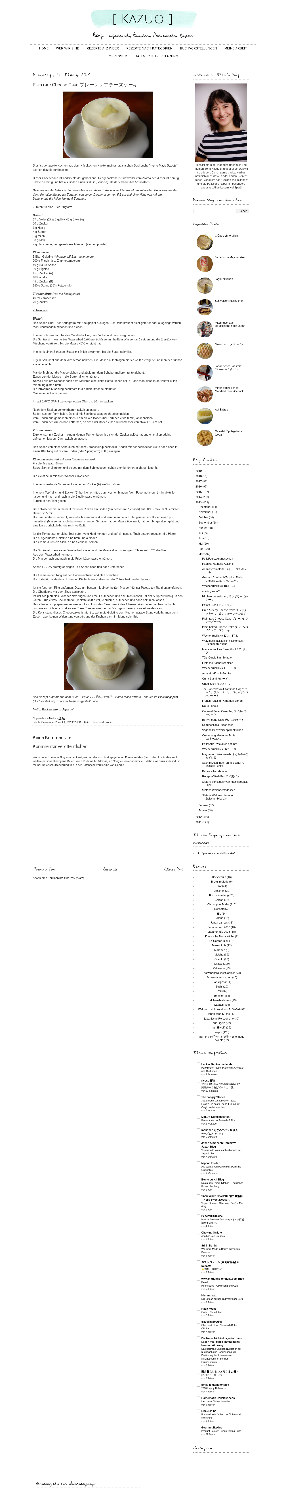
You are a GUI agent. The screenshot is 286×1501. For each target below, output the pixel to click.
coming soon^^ (211, 591)
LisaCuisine (208, 1411)
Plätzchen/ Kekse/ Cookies (219, 973)
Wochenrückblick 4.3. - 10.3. (219, 668)
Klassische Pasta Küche (219, 936)
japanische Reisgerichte (219, 1018)
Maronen (219, 950)
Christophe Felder (218, 904)
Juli (201, 533)
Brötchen (219, 890)
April (202, 548)
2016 (199, 486)
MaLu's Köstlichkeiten (215, 1116)
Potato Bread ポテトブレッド (220, 605)
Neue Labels (210, 706)
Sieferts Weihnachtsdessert (218, 790)
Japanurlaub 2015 (219, 931)
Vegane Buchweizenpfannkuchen (222, 730)
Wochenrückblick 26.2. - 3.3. (219, 749)
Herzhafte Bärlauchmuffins (215, 1401)
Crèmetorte (47, 722)
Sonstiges (218, 982)
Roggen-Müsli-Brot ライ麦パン (220, 776)
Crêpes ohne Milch (226, 235)
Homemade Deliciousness (218, 1398)
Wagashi (219, 1004)
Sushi (219, 986)
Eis (219, 913)
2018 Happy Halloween (213, 1388)
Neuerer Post (44, 869)
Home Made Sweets (163, 165)
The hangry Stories (213, 1097)
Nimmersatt (209, 1295)
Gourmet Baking (211, 1427)
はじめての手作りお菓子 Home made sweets (89, 722)
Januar (203, 810)
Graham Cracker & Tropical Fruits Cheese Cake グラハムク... (222, 579)
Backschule (219, 877)
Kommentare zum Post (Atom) (66, 878)
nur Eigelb (219, 1023)
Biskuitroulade (220, 881)
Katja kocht (208, 1308)
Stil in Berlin (209, 1245)
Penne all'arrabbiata (214, 771)
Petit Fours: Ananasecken (217, 558)
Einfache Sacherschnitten (217, 663)
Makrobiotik (219, 945)
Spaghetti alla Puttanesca (217, 725)
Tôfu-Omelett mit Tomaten (217, 657)
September (206, 522)
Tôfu (219, 991)
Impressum (117, 56)
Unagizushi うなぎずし (216, 683)
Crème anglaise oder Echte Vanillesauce (219, 737)
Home (44, 48)
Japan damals (219, 922)
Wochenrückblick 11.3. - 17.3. (220, 635)
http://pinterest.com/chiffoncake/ (216, 853)
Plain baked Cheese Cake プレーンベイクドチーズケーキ (225, 629)
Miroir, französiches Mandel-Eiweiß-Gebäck (229, 389)
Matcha (218, 954)
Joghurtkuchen (224, 279)
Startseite (110, 869)
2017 (199, 481)
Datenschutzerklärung (156, 56)
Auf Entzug (221, 409)
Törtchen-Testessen (219, 1000)
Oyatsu (218, 963)
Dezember (205, 507)
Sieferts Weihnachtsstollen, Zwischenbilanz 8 (218, 797)
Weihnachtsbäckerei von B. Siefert (219, 1009)
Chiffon (219, 900)
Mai (201, 543)
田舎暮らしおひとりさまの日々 (220, 1371)
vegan (218, 1032)
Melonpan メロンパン (229, 344)
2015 (199, 492)
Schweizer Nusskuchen (229, 300)
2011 (199, 822)
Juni (201, 538)
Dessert (219, 909)
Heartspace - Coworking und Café (219, 1285)
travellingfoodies (212, 1321)
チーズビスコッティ (212, 1133)
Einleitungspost (168, 697)
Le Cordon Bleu (219, 941)
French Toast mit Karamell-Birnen (222, 700)
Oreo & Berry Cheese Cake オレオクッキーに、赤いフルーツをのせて (224, 612)
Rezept (59, 722)
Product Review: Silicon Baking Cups (221, 1431)
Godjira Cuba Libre (211, 1312)
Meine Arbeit (236, 48)
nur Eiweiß (218, 1027)
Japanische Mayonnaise (230, 257)
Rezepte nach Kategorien (149, 48)
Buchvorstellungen (198, 48)
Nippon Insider (210, 1163)
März (202, 554)
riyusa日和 (208, 1080)
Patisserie (219, 968)
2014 (199, 497)
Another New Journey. (213, 1236)
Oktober (204, 517)
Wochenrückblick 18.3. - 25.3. (220, 586)
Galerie (218, 918)
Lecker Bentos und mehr (217, 1064)
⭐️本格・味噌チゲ (211, 1269)
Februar (204, 805)
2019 (199, 471)
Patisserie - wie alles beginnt (219, 744)
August (203, 528)
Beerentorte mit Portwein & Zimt (218, 1120)
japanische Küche (219, 1014)
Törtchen (219, 995)
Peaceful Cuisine (212, 1216)
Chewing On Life (211, 1232)
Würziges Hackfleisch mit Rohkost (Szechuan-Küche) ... (222, 642)
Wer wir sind (68, 48)
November (205, 512)
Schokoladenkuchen (218, 977)
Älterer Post (173, 869)
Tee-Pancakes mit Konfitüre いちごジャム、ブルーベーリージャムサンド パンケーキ (226, 692)
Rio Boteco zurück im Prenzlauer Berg (222, 1299)
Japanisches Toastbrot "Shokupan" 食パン (228, 368)
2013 (199, 502)
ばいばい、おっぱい (212, 1375)
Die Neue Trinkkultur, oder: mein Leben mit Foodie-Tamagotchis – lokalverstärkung (221, 1342)
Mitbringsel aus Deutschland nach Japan (230, 324)
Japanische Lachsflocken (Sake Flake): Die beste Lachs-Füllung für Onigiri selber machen (220, 1104)
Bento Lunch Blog (212, 1179)
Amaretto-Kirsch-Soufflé (216, 673)
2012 (199, 817)
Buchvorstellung (219, 895)
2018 (199, 476)
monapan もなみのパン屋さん (219, 1130)
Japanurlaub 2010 (219, 927)
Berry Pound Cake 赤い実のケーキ (223, 719)
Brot (219, 886)
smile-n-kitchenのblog (215, 1384)
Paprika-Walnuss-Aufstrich (218, 563)
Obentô (218, 959)
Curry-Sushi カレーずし (216, 678)
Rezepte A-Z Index (103, 48)
